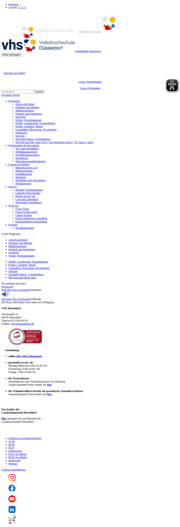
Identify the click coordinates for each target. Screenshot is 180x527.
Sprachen (20, 116)
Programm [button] (14, 101)
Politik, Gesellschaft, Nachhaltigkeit (35, 123)
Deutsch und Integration (28, 113)
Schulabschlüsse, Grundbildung (33, 139)
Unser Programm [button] (10, 233)
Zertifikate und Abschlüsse (30, 180)
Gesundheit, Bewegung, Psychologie (36, 129)
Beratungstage (23, 183)
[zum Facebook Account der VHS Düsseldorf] (11, 490)
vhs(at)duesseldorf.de (22, 323)
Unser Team (22, 208)
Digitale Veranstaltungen (29, 189)
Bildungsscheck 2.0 (26, 167)
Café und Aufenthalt (26, 199)
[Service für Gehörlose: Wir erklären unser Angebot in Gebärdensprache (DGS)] (4, 68)
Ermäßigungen (23, 173)
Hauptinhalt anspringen (88, 51)
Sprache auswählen (14, 73)
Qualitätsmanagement (27, 154)
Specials (20, 135)
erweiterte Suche (10, 95)
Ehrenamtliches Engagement (31, 221)
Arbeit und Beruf (24, 104)
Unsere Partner (23, 215)
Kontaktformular (24, 227)
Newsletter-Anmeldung (28, 202)
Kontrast (13, 4)
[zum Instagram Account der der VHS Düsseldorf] (11, 480)
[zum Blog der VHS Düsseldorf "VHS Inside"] (11, 522)
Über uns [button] (13, 205)
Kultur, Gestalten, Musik (29, 126)
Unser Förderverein (26, 212)
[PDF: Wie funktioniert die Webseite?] (4, 61)
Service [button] (12, 186)
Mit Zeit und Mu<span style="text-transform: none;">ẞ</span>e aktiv (54, 142)
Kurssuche (7, 286)
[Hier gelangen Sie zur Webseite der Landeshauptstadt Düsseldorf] (26, 432)
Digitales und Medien (27, 107)
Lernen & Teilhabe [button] (18, 164)
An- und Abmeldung (26, 148)
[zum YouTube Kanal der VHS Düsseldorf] (11, 501)
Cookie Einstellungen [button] (13, 469)
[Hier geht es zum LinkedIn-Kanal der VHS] (12, 511)
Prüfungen (21, 132)
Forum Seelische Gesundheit (31, 218)
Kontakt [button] (12, 224)
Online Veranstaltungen (28, 120)
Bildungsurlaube (24, 110)
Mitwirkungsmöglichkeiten (30, 161)
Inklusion (20, 177)
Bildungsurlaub (24, 170)
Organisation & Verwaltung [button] (23, 145)
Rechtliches (21, 158)
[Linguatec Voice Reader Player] (13, 294)
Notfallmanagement (26, 151)
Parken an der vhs (25, 196)
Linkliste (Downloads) (27, 193)
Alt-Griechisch (20, 289)
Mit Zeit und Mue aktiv (22, 277)
